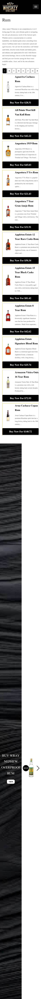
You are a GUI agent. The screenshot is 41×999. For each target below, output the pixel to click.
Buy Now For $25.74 (20, 364)
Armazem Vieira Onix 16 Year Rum (27, 374)
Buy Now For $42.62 (20, 331)
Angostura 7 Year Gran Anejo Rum (24, 203)
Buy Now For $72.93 (20, 398)
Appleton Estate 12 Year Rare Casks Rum (27, 237)
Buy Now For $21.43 (20, 193)
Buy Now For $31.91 (20, 227)
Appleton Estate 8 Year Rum (24, 308)
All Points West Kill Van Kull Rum (25, 112)
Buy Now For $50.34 (20, 260)
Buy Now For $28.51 (20, 102)
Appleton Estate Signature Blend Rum (26, 341)
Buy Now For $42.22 (20, 136)
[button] (38, 768)
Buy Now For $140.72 (20, 431)
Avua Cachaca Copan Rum (26, 408)
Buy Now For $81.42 (20, 298)
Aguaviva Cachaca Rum (25, 79)
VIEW (11, 782)
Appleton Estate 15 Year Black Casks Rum (25, 272)
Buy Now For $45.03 (20, 165)
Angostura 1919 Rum (26, 143)
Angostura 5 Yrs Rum (26, 172)
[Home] (10, 7)
